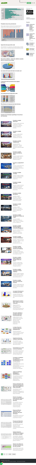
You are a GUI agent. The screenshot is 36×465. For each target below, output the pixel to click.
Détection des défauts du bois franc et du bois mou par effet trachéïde (18, 445)
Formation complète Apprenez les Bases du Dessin (17, 153)
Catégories (28, 17)
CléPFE (8, 460)
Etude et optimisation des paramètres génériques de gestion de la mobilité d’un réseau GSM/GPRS (18, 385)
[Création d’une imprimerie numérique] (27, 53)
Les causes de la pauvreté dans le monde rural (11, 70)
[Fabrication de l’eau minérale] (27, 48)
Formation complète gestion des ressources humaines (17, 281)
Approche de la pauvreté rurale (8, 44)
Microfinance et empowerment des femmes (11, 104)
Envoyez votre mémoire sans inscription (9, 461)
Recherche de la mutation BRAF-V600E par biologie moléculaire (18, 302)
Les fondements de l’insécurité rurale (9, 93)
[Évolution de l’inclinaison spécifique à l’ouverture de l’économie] (8, 109)
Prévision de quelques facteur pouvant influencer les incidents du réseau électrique (18, 398)
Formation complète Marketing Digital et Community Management (18, 227)
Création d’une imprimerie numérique (31, 54)
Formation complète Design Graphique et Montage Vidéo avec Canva (17, 259)
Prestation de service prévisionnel (8, 23)
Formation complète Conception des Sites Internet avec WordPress (18, 247)
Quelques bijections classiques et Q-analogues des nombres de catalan (18, 433)
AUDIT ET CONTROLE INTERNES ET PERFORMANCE (17, 373)
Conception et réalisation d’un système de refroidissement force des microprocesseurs (18, 359)
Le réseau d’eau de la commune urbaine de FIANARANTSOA (17, 328)
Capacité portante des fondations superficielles (18, 339)
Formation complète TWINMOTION (17, 141)
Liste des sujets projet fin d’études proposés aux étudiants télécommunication (32, 36)
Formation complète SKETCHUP (17, 121)
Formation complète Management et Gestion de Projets (18, 216)
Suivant (14, 454)
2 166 (10, 454)
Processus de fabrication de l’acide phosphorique (18, 422)
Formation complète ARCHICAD (17, 204)
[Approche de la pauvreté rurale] (12, 34)
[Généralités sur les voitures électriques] (27, 43)
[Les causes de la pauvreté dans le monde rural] (8, 65)
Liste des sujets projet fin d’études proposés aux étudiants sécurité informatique (32, 27)
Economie (2, 21)
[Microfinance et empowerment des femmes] (8, 98)
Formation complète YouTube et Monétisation (18, 237)
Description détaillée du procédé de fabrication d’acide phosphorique (17, 314)
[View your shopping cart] (19, 1)
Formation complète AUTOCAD (17, 183)
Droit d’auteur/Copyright (21, 461)
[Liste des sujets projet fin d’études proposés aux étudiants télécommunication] (27, 33)
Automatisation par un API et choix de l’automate (18, 348)
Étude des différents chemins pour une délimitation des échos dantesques (17, 412)
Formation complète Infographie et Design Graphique (17, 270)
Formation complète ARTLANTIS (17, 194)
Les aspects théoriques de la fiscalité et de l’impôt (18, 292)
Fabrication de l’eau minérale (31, 49)
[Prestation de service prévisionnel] (12, 13)
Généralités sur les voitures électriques (32, 44)
